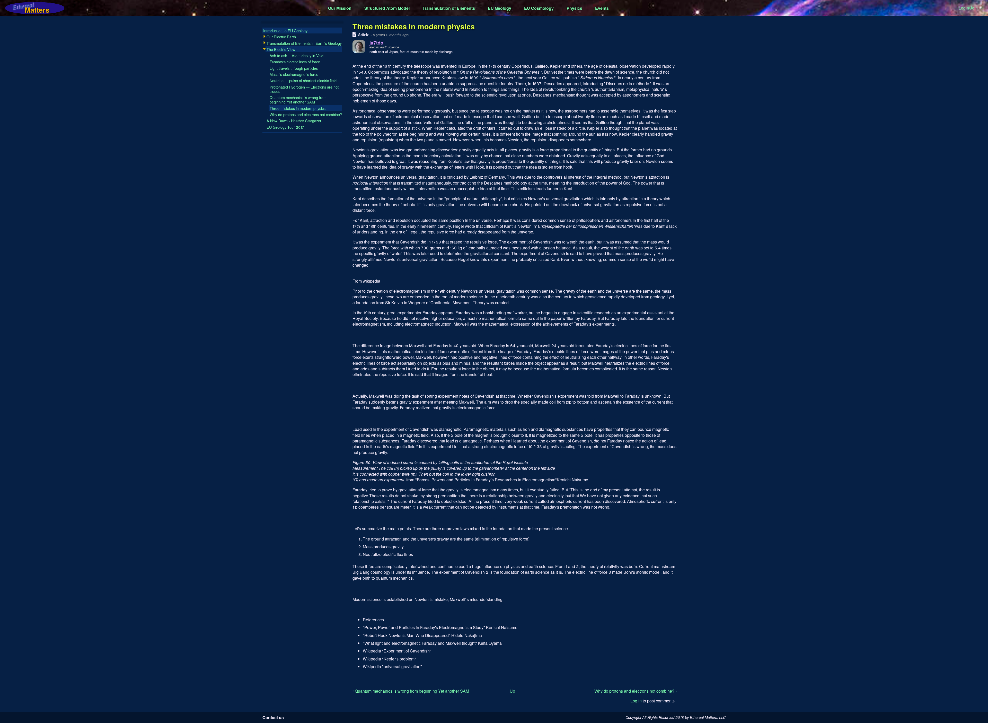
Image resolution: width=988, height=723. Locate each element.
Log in (636, 701)
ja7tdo (376, 42)
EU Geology (499, 8)
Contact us (273, 717)
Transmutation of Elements (448, 8)
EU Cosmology (539, 8)
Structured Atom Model (387, 8)
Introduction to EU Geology (285, 30)
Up (512, 691)
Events (602, 8)
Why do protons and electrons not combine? (635, 691)
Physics (574, 8)
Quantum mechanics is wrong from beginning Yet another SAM (410, 691)
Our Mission (339, 8)
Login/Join (968, 8)
